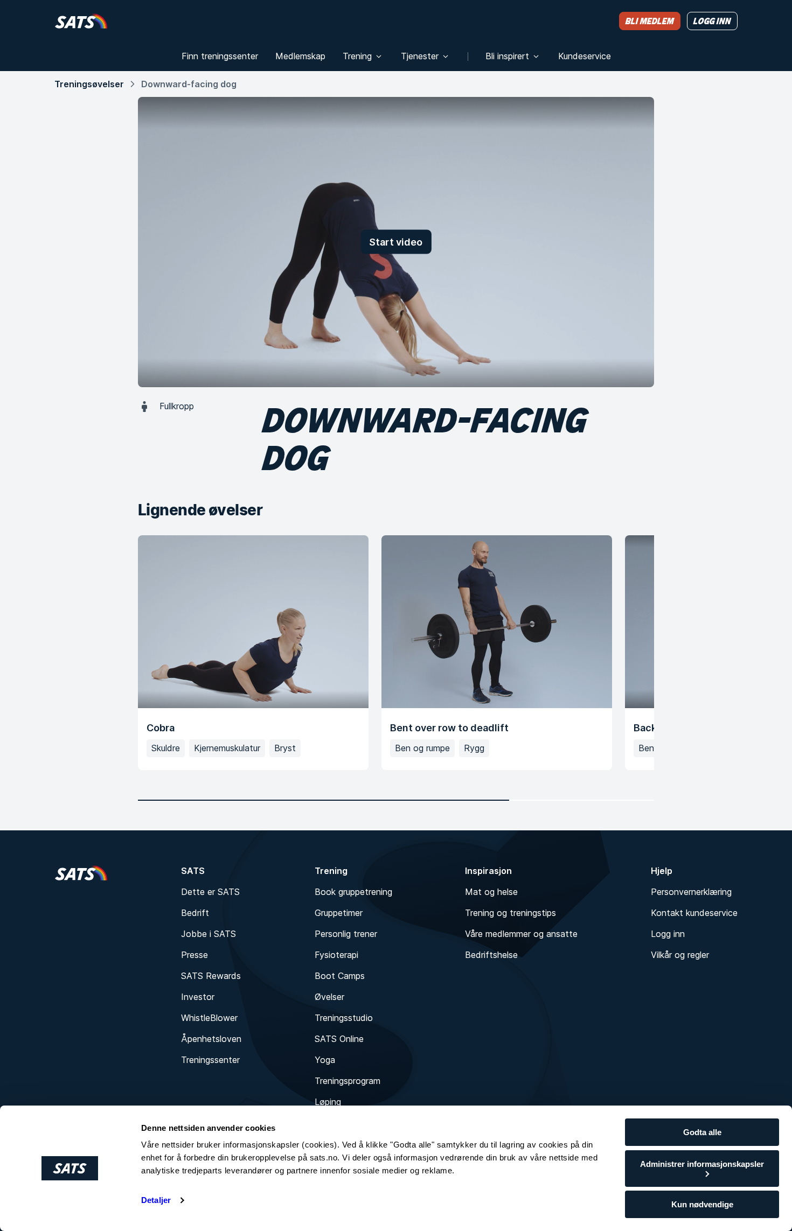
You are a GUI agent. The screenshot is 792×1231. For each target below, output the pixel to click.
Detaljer (156, 1200)
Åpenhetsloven (211, 1038)
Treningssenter (210, 1059)
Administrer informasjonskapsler (702, 1164)
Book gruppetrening (353, 891)
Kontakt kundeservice (694, 912)
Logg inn (668, 933)
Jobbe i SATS (208, 933)
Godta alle (702, 1132)
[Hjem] (81, 21)
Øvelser (329, 996)
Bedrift (195, 912)
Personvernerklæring (691, 891)
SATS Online (339, 1038)
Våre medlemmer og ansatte (521, 933)
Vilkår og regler (680, 954)
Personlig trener (346, 933)
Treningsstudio (344, 1017)
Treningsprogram (347, 1080)
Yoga (325, 1059)
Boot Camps (340, 975)
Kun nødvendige (702, 1204)
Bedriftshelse (491, 954)
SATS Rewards (211, 975)
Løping (328, 1101)
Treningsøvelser (89, 84)
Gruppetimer (339, 912)
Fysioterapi (336, 954)
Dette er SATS (210, 891)
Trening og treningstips (510, 912)
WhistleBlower (209, 1017)
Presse (194, 954)
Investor (197, 996)
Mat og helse (491, 891)
